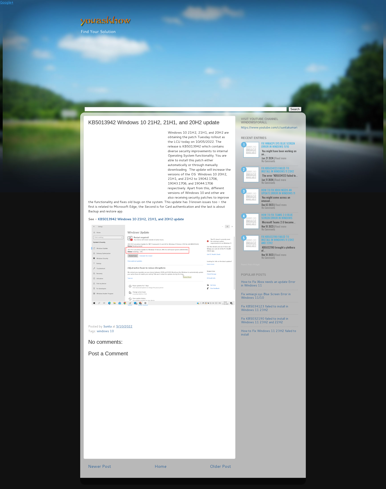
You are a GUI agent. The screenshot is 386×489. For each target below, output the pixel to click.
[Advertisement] (193, 73)
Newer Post (99, 466)
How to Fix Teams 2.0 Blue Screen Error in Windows (277, 216)
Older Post (220, 466)
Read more (280, 158)
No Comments (268, 161)
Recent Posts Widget (250, 264)
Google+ (6, 2)
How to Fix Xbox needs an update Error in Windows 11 (278, 191)
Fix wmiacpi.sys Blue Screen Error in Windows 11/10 (278, 144)
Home (160, 466)
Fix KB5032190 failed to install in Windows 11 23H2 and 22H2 (277, 240)
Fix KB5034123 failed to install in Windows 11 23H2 (277, 169)
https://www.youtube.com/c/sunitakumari (269, 127)
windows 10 (105, 331)
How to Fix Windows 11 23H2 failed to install (268, 332)
